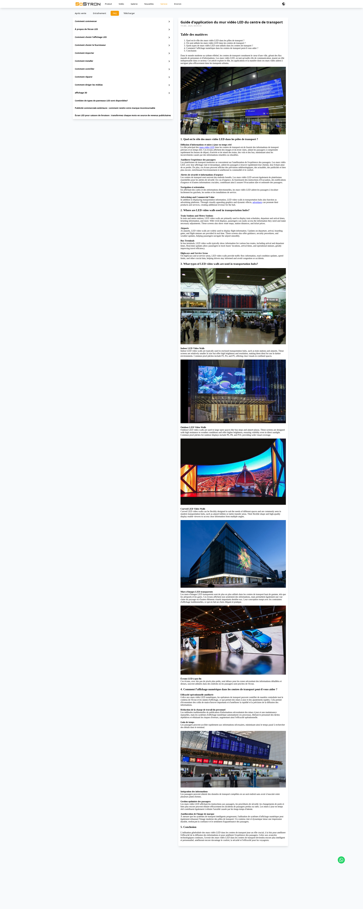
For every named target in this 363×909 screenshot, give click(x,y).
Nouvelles (149, 4)
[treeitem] (123, 22)
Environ (177, 4)
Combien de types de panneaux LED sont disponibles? (101, 100)
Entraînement (99, 13)
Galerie (134, 4)
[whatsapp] (341, 859)
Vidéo (121, 4)
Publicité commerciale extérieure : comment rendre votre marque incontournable (115, 108)
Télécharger (129, 13)
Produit (108, 4)
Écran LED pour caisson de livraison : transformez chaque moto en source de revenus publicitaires (123, 115)
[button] (283, 4)
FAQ (115, 13)
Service (164, 4)
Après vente (80, 13)
